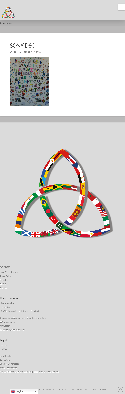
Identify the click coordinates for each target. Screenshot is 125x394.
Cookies (3, 349)
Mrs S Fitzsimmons (8, 368)
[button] (121, 7)
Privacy (3, 345)
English (19, 391)
